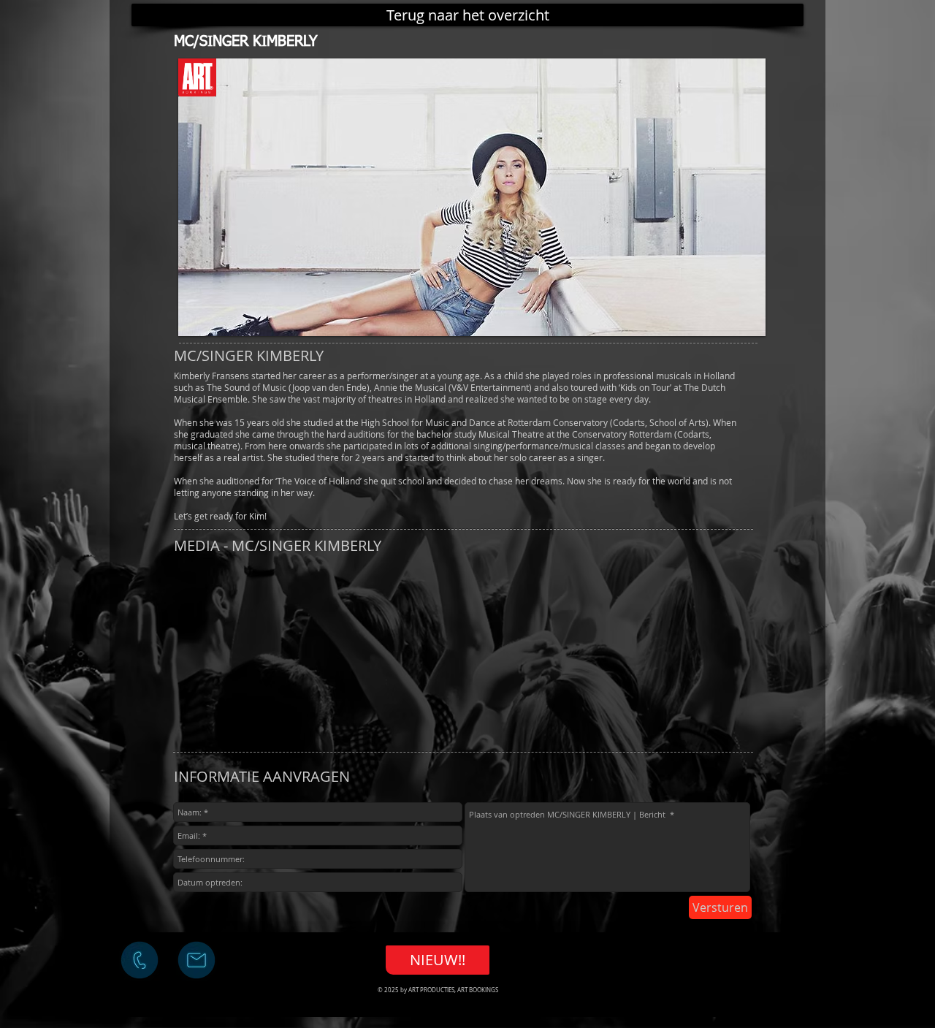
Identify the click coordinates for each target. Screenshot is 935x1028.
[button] (472, 197)
